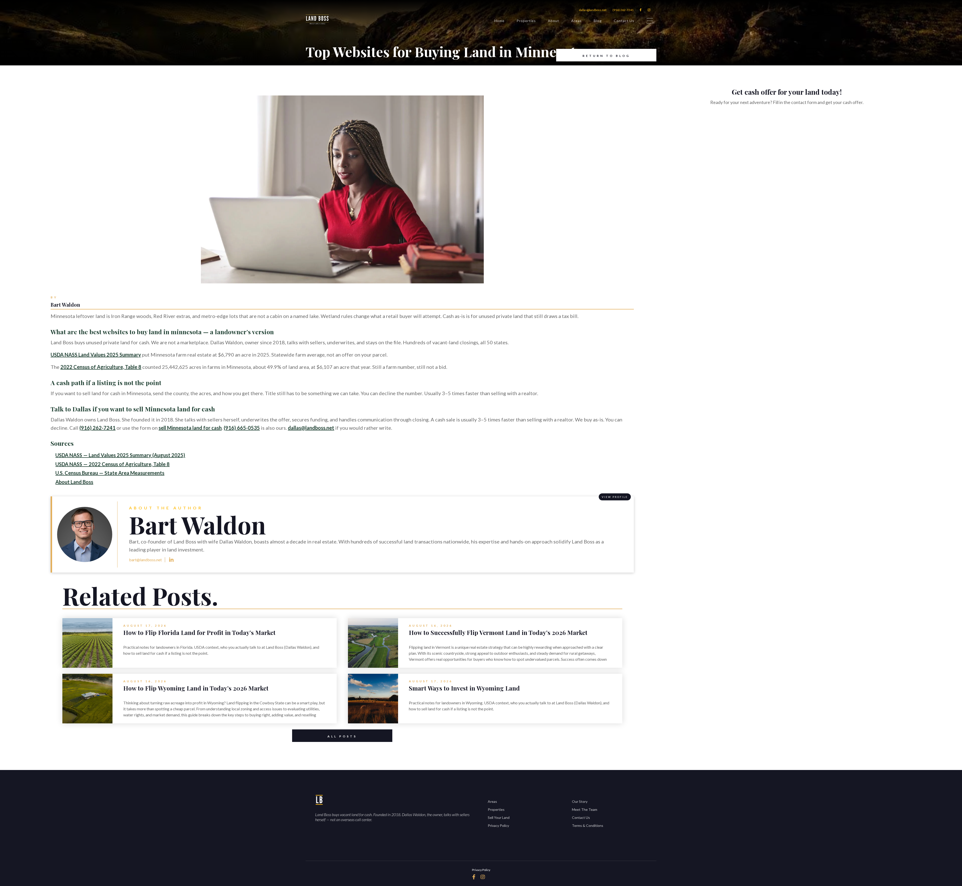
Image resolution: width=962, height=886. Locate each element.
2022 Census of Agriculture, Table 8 (100, 367)
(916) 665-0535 (242, 428)
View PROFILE (615, 496)
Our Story (579, 801)
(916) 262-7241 (623, 10)
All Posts (342, 736)
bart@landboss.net (145, 559)
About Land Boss (74, 482)
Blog (598, 21)
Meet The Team (584, 809)
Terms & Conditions (587, 825)
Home (499, 21)
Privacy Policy (498, 825)
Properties (526, 21)
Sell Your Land (499, 817)
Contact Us (624, 21)
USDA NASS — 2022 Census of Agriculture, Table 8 (112, 464)
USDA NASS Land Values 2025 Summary (96, 355)
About (553, 21)
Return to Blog (606, 56)
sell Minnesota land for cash (190, 428)
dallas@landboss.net (593, 10)
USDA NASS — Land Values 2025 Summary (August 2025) (120, 455)
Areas (576, 21)
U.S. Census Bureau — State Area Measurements (109, 473)
